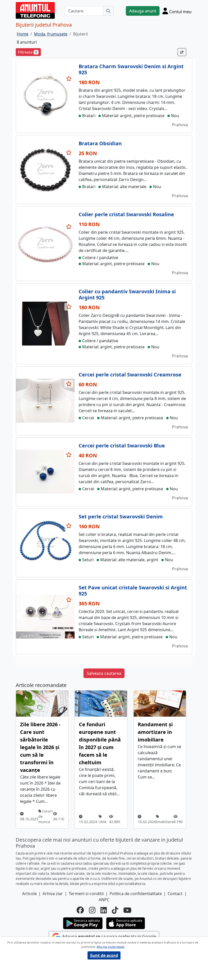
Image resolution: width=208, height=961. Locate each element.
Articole (29, 893)
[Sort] (182, 52)
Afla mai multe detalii (111, 947)
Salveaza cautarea (104, 673)
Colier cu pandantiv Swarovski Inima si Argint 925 (127, 294)
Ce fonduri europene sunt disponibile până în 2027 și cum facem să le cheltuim (100, 743)
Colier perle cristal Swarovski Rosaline (126, 214)
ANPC (104, 899)
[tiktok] (115, 910)
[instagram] (92, 910)
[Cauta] (108, 11)
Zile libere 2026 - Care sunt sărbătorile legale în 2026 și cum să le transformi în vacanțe (40, 747)
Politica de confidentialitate (136, 893)
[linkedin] (103, 910)
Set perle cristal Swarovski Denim (121, 516)
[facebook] (80, 910)
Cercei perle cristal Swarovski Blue (122, 445)
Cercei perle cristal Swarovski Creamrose (130, 374)
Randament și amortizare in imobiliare (155, 732)
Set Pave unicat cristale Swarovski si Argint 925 (133, 590)
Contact (175, 893)
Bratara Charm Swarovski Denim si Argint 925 (131, 69)
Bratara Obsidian (100, 143)
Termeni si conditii (86, 893)
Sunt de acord (104, 955)
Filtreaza (27, 52)
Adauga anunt (142, 11)
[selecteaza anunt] (69, 78)
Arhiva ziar (53, 893)
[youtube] (127, 910)
